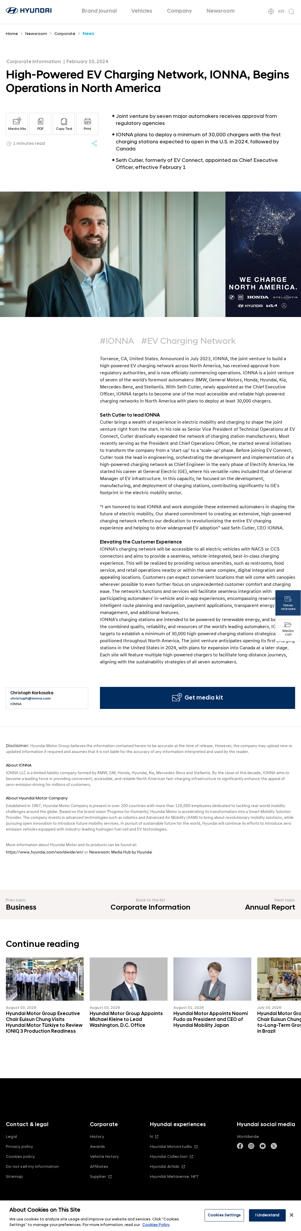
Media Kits (17, 129)
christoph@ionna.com (30, 698)
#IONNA (117, 341)
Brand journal (99, 11)
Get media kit (204, 697)
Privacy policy (19, 1146)
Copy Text (64, 129)
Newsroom (221, 11)
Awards (97, 1146)
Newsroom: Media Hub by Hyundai (120, 852)
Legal (11, 1136)
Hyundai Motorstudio (171, 1146)
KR (281, 11)
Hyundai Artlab (165, 1166)
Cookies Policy (156, 1224)
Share (94, 143)
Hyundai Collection (169, 1156)
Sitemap (14, 1176)
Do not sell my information (32, 1166)
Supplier (98, 1176)
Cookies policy (20, 1156)
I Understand (267, 1215)
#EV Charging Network (188, 341)
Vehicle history (104, 1156)
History (97, 1136)
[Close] (291, 1215)
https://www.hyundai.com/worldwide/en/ (44, 852)
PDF (40, 129)
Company (179, 11)
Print (87, 129)
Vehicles (141, 11)
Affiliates (99, 1166)
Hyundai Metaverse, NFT (174, 1176)
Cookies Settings (224, 1215)
